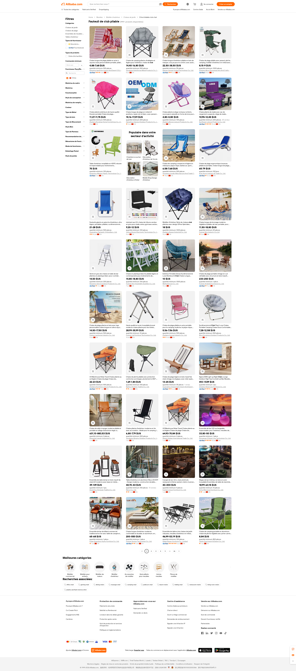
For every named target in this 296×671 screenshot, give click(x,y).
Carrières (69, 619)
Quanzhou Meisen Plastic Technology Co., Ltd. (105, 173)
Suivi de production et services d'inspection (111, 625)
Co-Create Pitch (72, 610)
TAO (166, 660)
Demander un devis (140, 613)
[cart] (195, 4)
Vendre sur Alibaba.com (209, 606)
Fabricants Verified (140, 608)
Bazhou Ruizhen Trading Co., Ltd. (137, 387)
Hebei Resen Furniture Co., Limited (175, 541)
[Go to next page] (179, 551)
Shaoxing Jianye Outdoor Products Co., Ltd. (104, 284)
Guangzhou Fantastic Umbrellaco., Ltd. (103, 232)
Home (91, 17)
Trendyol (173, 660)
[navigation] (74, 284)
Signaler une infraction (175, 628)
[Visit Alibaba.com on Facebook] (202, 633)
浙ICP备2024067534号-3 (207, 667)
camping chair (132, 584)
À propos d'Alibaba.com (75, 601)
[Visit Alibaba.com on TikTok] (225, 633)
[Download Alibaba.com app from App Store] (205, 650)
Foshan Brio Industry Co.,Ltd (209, 232)
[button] (160, 4)
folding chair (179, 584)
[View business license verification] (169, 667)
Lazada (148, 660)
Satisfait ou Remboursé (108, 610)
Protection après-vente (108, 619)
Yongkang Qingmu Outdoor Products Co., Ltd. (142, 438)
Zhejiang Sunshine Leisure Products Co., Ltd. (105, 387)
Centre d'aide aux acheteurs (177, 606)
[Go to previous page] (142, 551)
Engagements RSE (72, 615)
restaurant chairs (195, 584)
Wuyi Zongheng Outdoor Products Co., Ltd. (214, 335)
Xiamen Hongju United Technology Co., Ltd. (178, 70)
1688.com (124, 660)
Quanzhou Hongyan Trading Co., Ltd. (102, 490)
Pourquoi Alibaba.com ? (74, 606)
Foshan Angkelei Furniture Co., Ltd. (211, 284)
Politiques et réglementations (110, 630)
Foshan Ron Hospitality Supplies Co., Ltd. (140, 284)
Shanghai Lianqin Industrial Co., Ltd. (102, 438)
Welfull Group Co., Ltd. (171, 284)
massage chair (115, 584)
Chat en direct (172, 610)
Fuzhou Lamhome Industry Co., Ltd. (102, 335)
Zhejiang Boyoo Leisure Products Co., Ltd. (178, 122)
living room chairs (213, 584)
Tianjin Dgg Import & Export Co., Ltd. (212, 541)
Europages (181, 660)
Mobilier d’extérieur (113, 17)
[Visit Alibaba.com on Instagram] (216, 633)
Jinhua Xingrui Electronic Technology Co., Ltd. (142, 232)
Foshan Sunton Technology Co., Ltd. (139, 541)
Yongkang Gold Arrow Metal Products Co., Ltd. (142, 70)
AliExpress (115, 660)
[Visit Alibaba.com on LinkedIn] (207, 633)
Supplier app (139, 650)
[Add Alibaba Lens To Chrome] (98, 650)
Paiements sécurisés (107, 606)
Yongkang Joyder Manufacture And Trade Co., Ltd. (179, 173)
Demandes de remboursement (178, 619)
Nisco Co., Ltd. (131, 490)
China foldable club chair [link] (148, 17)
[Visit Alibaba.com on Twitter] (211, 633)
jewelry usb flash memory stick (76, 590)
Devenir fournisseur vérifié (210, 619)
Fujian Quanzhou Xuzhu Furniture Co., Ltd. (104, 541)
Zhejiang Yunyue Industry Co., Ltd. (175, 335)
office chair (70, 584)
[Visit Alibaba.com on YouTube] (220, 633)
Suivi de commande (208, 615)
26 (174, 551)
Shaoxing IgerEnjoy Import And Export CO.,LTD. (105, 70)
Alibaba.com (191, 650)
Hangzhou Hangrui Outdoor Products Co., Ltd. (142, 122)
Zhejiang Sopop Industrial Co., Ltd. (175, 232)
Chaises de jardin (129, 17)
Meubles (99, 17)
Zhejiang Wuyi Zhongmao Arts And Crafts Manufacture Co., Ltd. (215, 70)
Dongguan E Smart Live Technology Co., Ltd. (215, 438)
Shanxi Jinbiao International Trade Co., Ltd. (178, 438)
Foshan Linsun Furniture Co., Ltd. (174, 490)
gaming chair (85, 584)
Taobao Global (158, 660)
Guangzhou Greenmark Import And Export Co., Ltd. (179, 387)
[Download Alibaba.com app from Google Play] (222, 650)
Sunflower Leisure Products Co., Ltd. (212, 122)
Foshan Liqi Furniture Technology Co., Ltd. (141, 335)
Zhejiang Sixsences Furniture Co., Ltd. (212, 387)
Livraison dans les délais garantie (111, 615)
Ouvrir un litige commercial (177, 615)
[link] (293, 649)
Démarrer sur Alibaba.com (210, 610)
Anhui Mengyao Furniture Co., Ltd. (211, 490)
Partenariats (205, 623)
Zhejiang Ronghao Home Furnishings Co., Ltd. (105, 122)
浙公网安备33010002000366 (186, 667)
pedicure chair (148, 584)
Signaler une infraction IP (176, 623)
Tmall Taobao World (137, 660)
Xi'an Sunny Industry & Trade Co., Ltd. (212, 173)
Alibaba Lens (76, 650)
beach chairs (163, 584)
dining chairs (100, 584)
